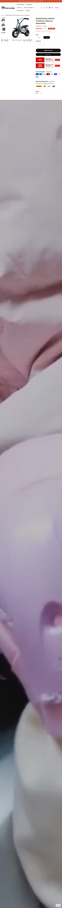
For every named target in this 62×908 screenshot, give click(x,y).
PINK (46, 37)
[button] (20, 4)
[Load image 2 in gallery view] (3, 24)
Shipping (38, 30)
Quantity (38, 41)
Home (2, 15)
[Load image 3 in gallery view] (3, 29)
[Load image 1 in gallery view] (3, 19)
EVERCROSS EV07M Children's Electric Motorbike (17, 15)
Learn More (49, 71)
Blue (40, 38)
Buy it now (48, 54)
